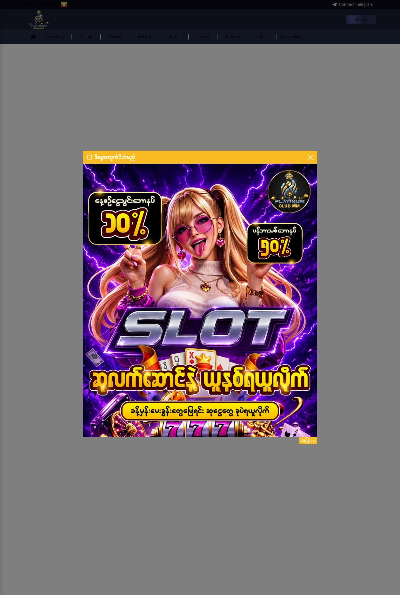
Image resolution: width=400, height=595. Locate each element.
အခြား (306, 440)
